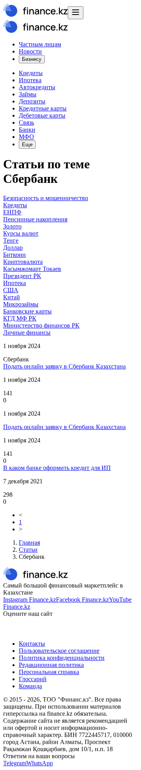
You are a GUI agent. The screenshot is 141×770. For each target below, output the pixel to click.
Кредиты (31, 73)
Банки (27, 129)
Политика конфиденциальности (62, 657)
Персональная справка (49, 672)
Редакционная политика (51, 664)
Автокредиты (37, 87)
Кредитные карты (43, 108)
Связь (26, 122)
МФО (26, 136)
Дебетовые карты (42, 115)
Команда (30, 686)
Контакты (32, 643)
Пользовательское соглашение (59, 650)
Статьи (28, 549)
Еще (27, 144)
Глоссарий (33, 679)
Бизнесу (32, 59)
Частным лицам (40, 44)
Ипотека (30, 80)
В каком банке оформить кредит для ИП (57, 467)
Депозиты (32, 101)
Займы (27, 94)
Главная (29, 542)
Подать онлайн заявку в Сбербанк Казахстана (64, 366)
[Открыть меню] (75, 12)
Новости (30, 51)
